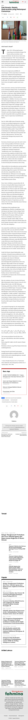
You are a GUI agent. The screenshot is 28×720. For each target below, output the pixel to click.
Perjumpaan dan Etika (9, 391)
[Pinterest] (14, 17)
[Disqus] (14, 456)
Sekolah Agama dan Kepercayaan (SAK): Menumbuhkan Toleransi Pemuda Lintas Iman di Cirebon (16, 569)
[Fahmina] (2, 14)
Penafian (6, 715)
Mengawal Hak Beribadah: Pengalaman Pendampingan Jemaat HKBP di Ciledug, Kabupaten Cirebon (12, 640)
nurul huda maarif (14, 399)
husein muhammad (5, 399)
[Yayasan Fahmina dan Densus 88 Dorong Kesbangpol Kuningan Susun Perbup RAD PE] (4, 547)
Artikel (2, 5)
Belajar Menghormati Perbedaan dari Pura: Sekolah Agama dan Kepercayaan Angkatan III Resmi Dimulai (12, 537)
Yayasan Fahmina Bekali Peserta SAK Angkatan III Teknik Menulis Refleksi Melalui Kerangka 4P (16, 558)
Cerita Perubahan (6, 626)
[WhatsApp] (17, 17)
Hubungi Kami (21, 715)
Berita (10, 544)
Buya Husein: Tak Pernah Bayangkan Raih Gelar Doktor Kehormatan (6, 435)
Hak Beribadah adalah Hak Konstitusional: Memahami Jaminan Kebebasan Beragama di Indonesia (13, 630)
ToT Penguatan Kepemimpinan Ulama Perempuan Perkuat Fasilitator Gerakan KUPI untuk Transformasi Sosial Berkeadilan (13, 621)
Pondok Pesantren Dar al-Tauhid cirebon (9, 401)
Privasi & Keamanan (13, 715)
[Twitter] (10, 17)
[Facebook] (7, 17)
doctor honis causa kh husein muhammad (13, 397)
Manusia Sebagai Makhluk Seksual (12, 387)
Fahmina (14, 421)
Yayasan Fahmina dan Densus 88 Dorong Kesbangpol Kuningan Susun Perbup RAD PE (17, 548)
